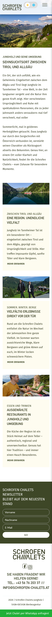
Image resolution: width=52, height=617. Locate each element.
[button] (5, 604)
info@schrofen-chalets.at (26, 588)
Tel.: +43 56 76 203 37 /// (26, 583)
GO (26, 534)
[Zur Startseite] (12, 7)
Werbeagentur (33, 604)
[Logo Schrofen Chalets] (29, 558)
